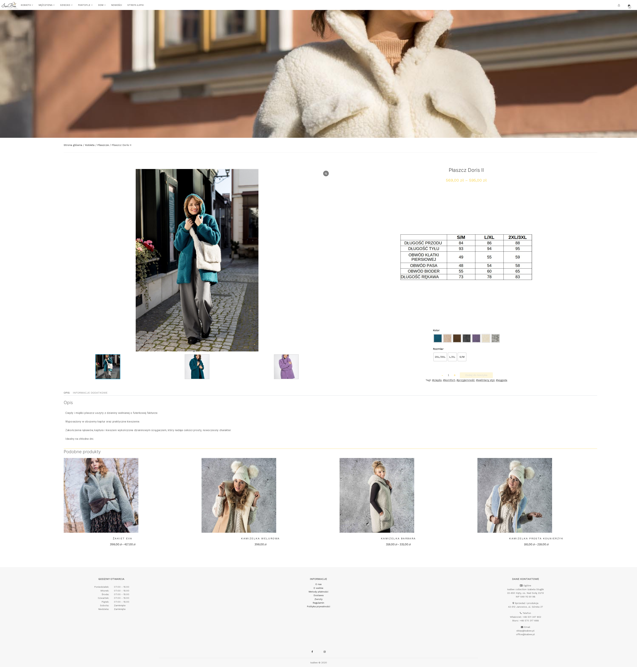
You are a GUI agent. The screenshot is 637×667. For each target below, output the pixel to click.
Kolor (436, 330)
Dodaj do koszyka (476, 375)
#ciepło (437, 380)
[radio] (438, 338)
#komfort (449, 380)
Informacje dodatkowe (90, 392)
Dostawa (318, 595)
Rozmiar (438, 348)
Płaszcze (103, 145)
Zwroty (318, 599)
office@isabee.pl (525, 634)
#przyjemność (466, 380)
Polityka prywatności (318, 606)
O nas (318, 584)
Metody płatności (318, 591)
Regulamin (318, 602)
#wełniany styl (485, 380)
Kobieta (26, 5)
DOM (101, 5)
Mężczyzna (45, 5)
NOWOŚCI (116, 5)
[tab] (67, 392)
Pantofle (84, 5)
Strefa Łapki (135, 5)
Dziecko (65, 5)
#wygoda (501, 380)
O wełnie (318, 588)
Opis (67, 392)
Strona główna (73, 145)
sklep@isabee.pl (525, 630)
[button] (194, 351)
